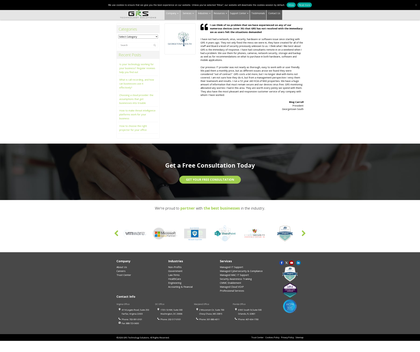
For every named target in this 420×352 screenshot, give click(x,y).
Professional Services (232, 290)
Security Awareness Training (236, 278)
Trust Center (123, 275)
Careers (121, 271)
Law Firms (174, 275)
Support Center (238, 13)
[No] (416, 5)
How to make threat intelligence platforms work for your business (137, 114)
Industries (203, 13)
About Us (121, 267)
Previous (116, 233)
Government (175, 271)
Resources (219, 13)
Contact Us (274, 13)
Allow (291, 5)
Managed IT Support (231, 267)
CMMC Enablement (230, 282)
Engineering (174, 282)
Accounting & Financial (180, 286)
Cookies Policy (272, 337)
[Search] (155, 45)
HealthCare (174, 278)
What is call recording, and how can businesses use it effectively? (136, 83)
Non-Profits (175, 267)
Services (187, 13)
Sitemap (299, 337)
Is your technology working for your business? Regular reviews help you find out (137, 68)
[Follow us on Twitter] (286, 262)
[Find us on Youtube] (291, 262)
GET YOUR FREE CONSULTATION (210, 179)
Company (171, 13)
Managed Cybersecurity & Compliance (241, 271)
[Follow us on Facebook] (282, 262)
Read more (304, 5)
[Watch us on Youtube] (298, 262)
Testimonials (258, 13)
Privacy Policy (287, 337)
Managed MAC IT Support (234, 275)
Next (303, 233)
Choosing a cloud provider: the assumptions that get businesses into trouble (136, 99)
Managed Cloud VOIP (232, 286)
